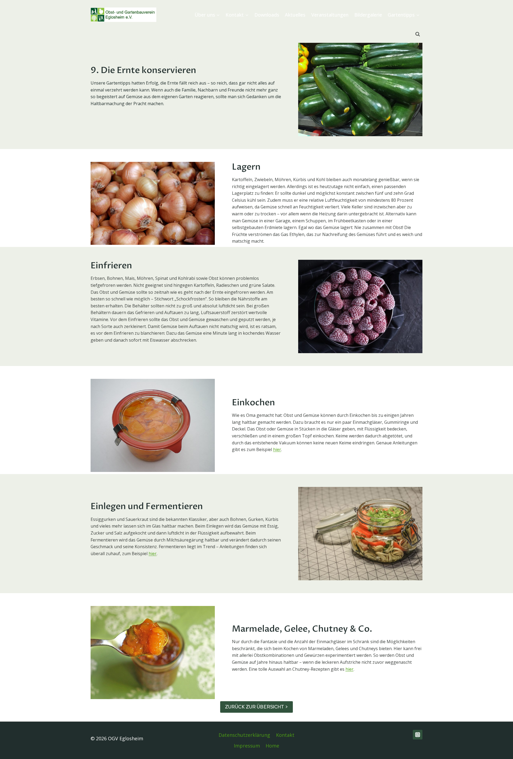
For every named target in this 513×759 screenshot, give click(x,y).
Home (272, 745)
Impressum (247, 745)
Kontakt (285, 735)
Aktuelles (295, 15)
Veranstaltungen (329, 15)
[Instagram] (417, 734)
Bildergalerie (368, 15)
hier (277, 449)
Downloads (266, 15)
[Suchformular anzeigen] (417, 34)
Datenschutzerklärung (244, 735)
